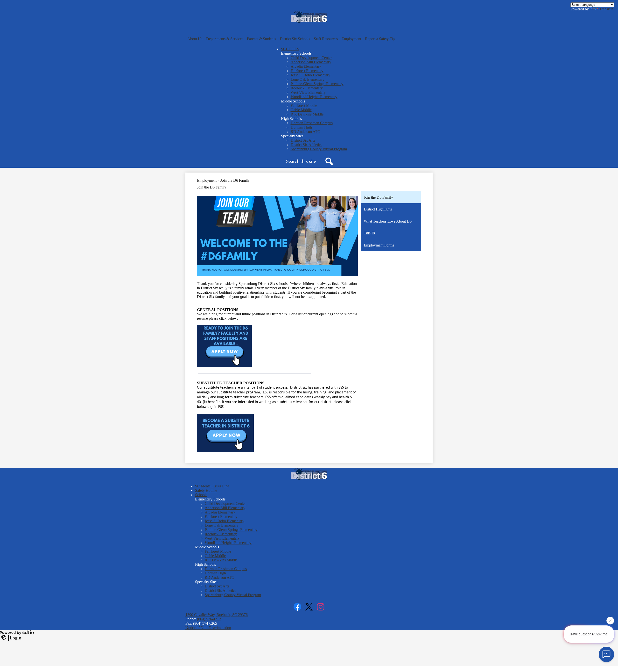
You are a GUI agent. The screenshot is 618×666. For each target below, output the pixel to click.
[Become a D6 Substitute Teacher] (225, 451)
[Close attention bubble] (610, 622)
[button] (194, 39)
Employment (207, 180)
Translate (606, 9)
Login (15, 637)
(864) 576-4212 (209, 619)
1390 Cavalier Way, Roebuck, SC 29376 (216, 615)
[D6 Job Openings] (224, 365)
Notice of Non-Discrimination (208, 628)
